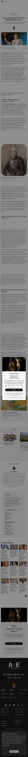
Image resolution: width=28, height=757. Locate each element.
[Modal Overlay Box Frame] (14, 378)
